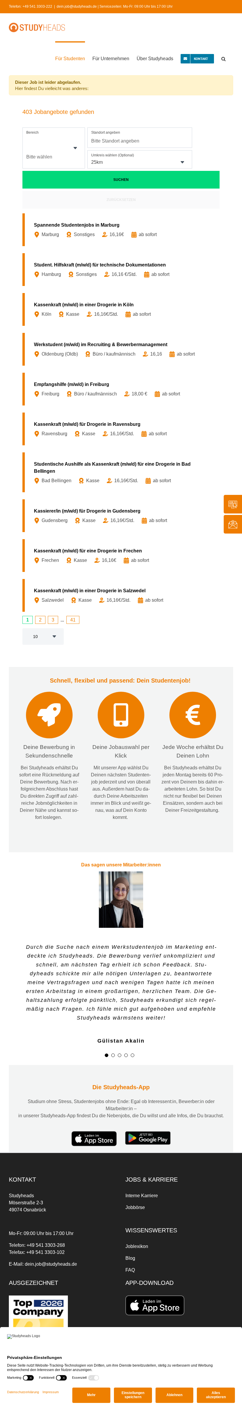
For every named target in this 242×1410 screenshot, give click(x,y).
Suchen (121, 180)
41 (73, 619)
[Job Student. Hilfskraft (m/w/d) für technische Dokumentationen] (122, 269)
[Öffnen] (75, 148)
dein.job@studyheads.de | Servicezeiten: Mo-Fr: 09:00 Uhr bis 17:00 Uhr (115, 6)
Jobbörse (135, 1207)
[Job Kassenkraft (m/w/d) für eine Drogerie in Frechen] (122, 555)
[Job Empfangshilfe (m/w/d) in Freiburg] (122, 389)
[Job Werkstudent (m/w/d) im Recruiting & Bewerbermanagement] (122, 349)
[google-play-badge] (148, 1133)
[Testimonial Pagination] (106, 1055)
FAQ (130, 1269)
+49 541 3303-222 (37, 6)
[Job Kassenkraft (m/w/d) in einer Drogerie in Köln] (122, 309)
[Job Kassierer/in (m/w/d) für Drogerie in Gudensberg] (122, 515)
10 (35, 636)
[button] (223, 58)
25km (97, 162)
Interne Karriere (141, 1195)
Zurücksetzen (121, 200)
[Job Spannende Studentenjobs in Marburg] (122, 229)
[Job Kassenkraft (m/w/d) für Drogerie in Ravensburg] (122, 429)
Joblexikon (136, 1246)
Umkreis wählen (112, 155)
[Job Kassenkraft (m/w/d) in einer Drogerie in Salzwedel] (122, 595)
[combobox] (54, 148)
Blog (130, 1258)
